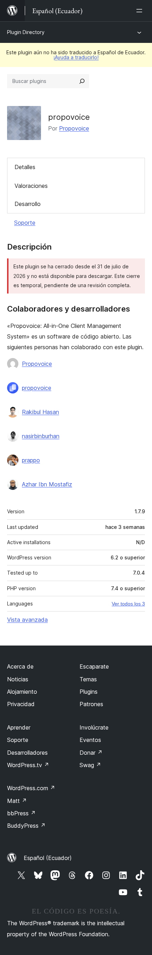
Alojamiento (22, 691)
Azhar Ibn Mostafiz (47, 484)
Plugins (89, 691)
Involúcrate (94, 727)
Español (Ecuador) (48, 857)
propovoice (36, 387)
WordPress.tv (28, 765)
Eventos (90, 739)
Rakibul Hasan (40, 411)
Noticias (17, 679)
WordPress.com (31, 788)
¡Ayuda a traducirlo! (76, 57)
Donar (91, 752)
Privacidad (21, 704)
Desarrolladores (27, 752)
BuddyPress (26, 825)
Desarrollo (27, 203)
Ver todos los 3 (128, 604)
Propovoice (74, 128)
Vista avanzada (27, 619)
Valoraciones (31, 185)
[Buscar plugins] (82, 81)
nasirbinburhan (40, 436)
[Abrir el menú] (140, 10)
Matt (17, 800)
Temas (88, 679)
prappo (31, 460)
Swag (90, 765)
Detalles (24, 167)
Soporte (24, 222)
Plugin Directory (26, 32)
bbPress (21, 813)
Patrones (91, 704)
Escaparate (94, 666)
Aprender (18, 727)
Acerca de (20, 666)
